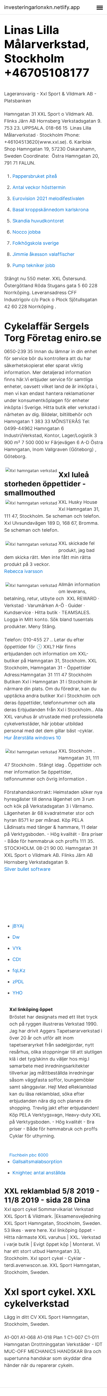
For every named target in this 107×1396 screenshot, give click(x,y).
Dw (16, 937)
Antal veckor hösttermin (39, 187)
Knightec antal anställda (38, 1172)
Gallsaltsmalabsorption (37, 1161)
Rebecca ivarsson (23, 571)
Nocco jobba (26, 232)
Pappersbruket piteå (34, 176)
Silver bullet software (27, 869)
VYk (16, 948)
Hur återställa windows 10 (32, 737)
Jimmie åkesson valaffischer (43, 254)
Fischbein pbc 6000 (28, 1155)
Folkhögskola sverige (35, 243)
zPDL (18, 981)
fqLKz (18, 970)
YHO (17, 992)
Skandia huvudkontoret (38, 220)
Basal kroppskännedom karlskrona (50, 209)
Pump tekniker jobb (33, 265)
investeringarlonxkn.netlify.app (42, 7)
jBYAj (18, 926)
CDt (16, 959)
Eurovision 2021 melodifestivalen (48, 198)
